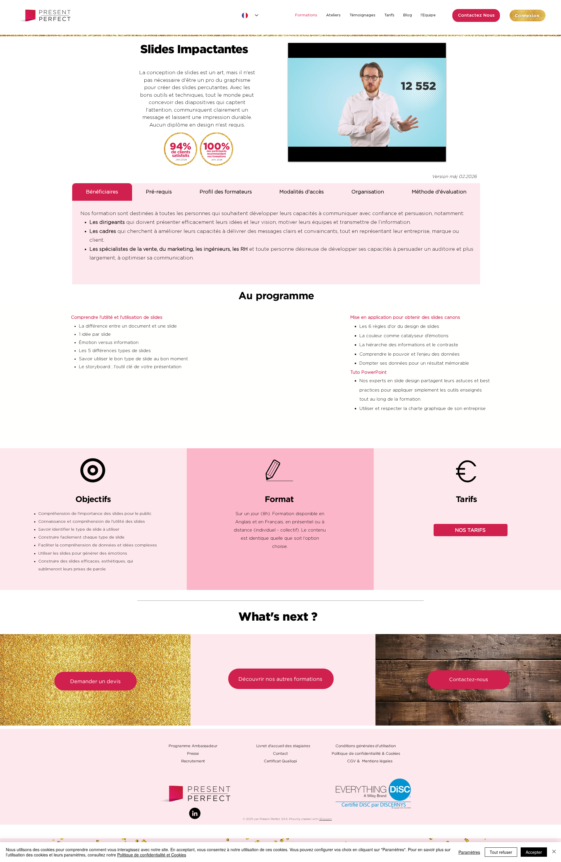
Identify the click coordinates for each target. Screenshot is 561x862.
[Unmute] (305, 153)
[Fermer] (553, 852)
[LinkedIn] (194, 813)
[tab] (102, 192)
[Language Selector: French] (250, 15)
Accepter (534, 852)
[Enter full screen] (438, 153)
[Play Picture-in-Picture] (428, 153)
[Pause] (295, 153)
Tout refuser (501, 852)
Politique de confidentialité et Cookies (151, 855)
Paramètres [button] (469, 852)
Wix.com (325, 819)
